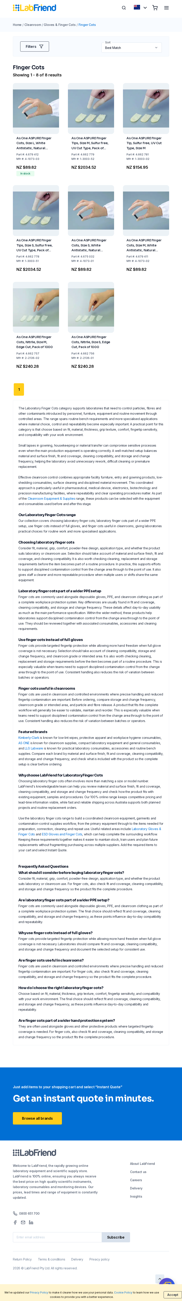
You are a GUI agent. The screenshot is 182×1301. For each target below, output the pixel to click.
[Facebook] (15, 1222)
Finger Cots (87, 25)
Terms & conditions (51, 1259)
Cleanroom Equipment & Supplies (51, 498)
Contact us (138, 1172)
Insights (136, 1196)
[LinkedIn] (31, 1222)
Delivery (136, 1188)
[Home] (34, 7)
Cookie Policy (123, 1292)
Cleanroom (32, 25)
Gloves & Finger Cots (59, 25)
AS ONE (24, 743)
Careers (136, 1180)
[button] (157, 47)
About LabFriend (142, 1163)
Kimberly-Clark (28, 738)
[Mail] (23, 1222)
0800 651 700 (29, 1213)
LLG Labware (34, 748)
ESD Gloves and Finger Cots (62, 834)
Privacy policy (99, 1259)
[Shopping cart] (155, 7)
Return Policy (22, 1259)
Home (17, 25)
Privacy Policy (39, 1292)
